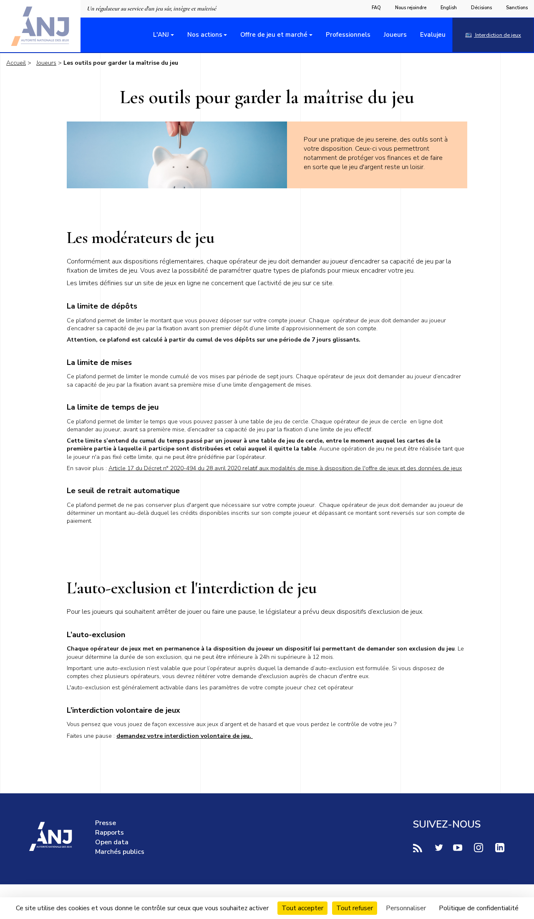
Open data (111, 842)
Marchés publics (119, 851)
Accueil (16, 63)
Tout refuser (354, 908)
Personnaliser (406, 908)
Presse (105, 823)
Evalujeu (433, 34)
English (449, 8)
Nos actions (204, 34)
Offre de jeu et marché (273, 34)
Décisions (481, 8)
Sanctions (517, 8)
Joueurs (395, 34)
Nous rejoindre (410, 8)
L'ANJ (161, 34)
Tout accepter (302, 908)
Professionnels (348, 34)
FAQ (376, 8)
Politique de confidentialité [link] (479, 908)
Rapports (109, 832)
